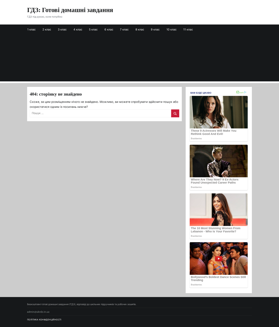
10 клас (171, 29)
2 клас (46, 29)
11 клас (188, 29)
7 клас (124, 29)
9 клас (155, 29)
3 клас (62, 29)
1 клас (31, 29)
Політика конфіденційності (44, 319)
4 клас (77, 29)
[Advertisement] (139, 58)
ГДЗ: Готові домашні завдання (70, 9)
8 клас (139, 29)
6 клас (108, 29)
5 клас (93, 29)
